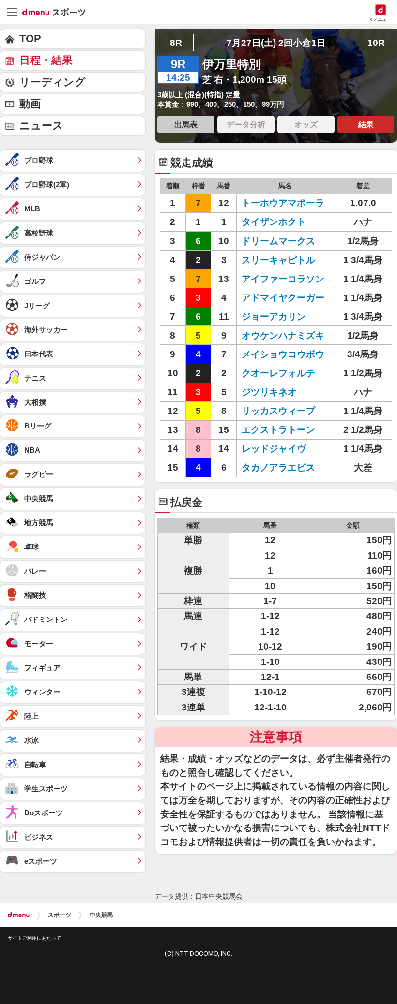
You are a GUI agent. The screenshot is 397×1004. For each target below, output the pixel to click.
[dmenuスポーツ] (57, 11)
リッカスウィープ (278, 411)
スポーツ (59, 915)
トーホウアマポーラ (283, 203)
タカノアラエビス (278, 467)
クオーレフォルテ (278, 373)
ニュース (41, 125)
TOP (30, 38)
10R (376, 43)
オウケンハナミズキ (283, 335)
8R (176, 43)
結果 (366, 124)
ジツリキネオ (269, 392)
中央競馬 (101, 915)
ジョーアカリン (274, 316)
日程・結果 (46, 60)
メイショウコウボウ (283, 354)
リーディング (52, 82)
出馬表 (186, 124)
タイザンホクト (274, 222)
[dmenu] (18, 915)
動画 (30, 104)
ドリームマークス (278, 241)
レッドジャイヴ (274, 448)
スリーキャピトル (278, 260)
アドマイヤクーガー (283, 298)
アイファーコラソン (283, 279)
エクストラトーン (278, 430)
